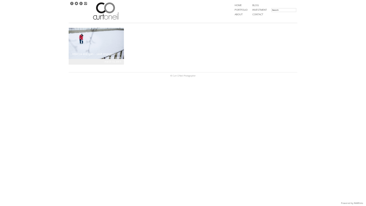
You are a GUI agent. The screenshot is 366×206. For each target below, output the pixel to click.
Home (238, 5)
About (239, 14)
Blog (255, 5)
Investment (259, 9)
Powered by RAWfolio (352, 203)
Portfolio (241, 9)
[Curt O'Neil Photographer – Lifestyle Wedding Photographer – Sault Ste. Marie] (106, 20)
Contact (257, 14)
